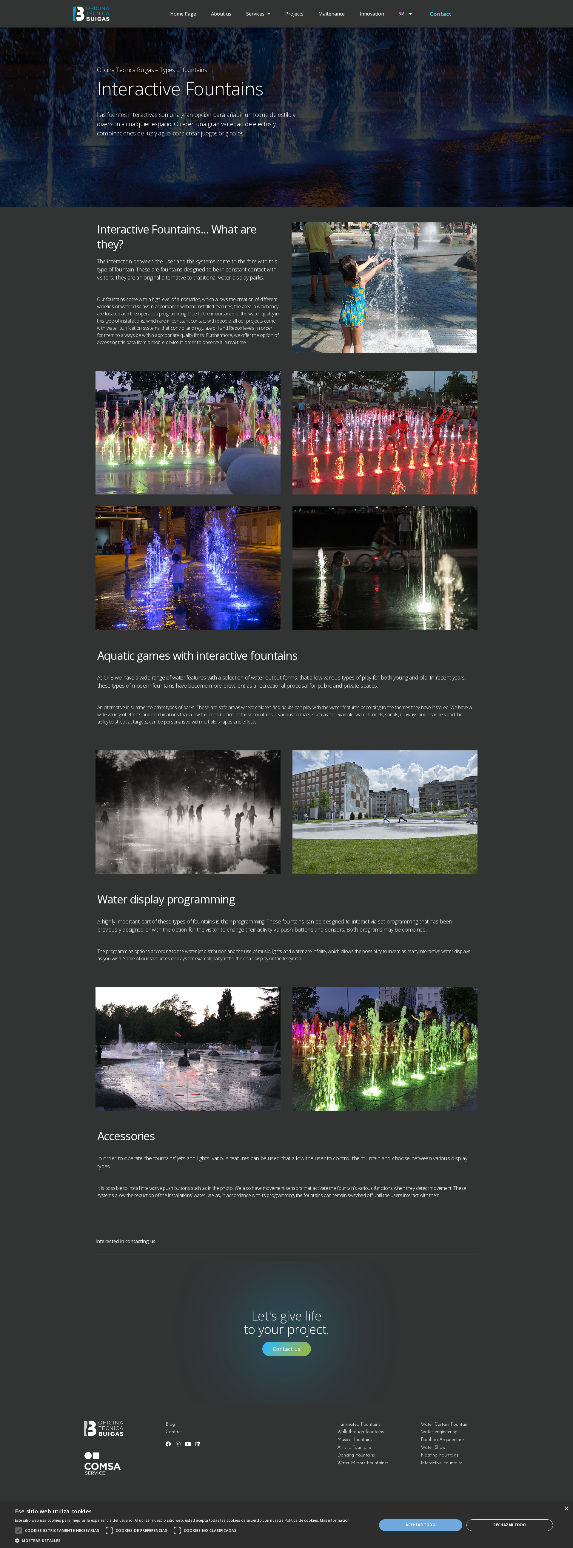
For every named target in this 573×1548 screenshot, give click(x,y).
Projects (294, 13)
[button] (182, 1541)
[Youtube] (188, 1444)
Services (255, 13)
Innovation (372, 13)
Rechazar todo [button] (509, 1524)
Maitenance (331, 13)
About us (221, 13)
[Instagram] (178, 1444)
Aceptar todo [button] (420, 1524)
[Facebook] (168, 1444)
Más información (335, 1520)
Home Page (183, 13)
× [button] (566, 1508)
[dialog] (286, 1525)
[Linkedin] (198, 1444)
